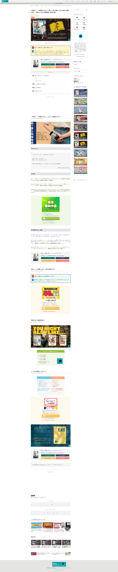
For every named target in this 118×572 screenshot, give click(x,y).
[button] (69, 544)
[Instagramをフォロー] (48, 513)
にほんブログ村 (77, 79)
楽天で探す (62, 67)
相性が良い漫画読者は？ (37, 87)
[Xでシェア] (49, 504)
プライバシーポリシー (67, 567)
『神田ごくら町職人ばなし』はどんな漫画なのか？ (42, 75)
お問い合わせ (53, 567)
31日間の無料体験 (59, 388)
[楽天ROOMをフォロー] (54, 513)
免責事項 (48, 567)
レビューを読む (43, 356)
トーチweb (39, 497)
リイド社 (44, 497)
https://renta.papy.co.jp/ (49, 220)
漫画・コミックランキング (78, 82)
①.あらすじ (36, 77)
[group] (36, 544)
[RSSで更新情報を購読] (60, 513)
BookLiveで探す (48, 64)
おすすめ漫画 (34, 497)
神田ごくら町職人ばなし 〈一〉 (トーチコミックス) (51, 59)
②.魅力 (36, 79)
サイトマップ (59, 567)
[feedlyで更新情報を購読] (57, 513)
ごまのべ (80, 39)
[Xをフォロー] (41, 513)
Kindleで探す (62, 64)
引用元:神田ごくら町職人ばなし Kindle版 (63, 167)
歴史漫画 (33, 495)
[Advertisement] (51, 104)
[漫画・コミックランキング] (76, 81)
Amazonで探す (48, 67)
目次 (49, 72)
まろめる (75, 64)
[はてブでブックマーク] (52, 504)
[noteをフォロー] (51, 513)
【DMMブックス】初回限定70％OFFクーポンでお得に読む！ (53, 255)
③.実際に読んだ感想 (38, 80)
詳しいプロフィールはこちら (79, 54)
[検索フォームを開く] (115, 1)
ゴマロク (42, 464)
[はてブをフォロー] (45, 513)
